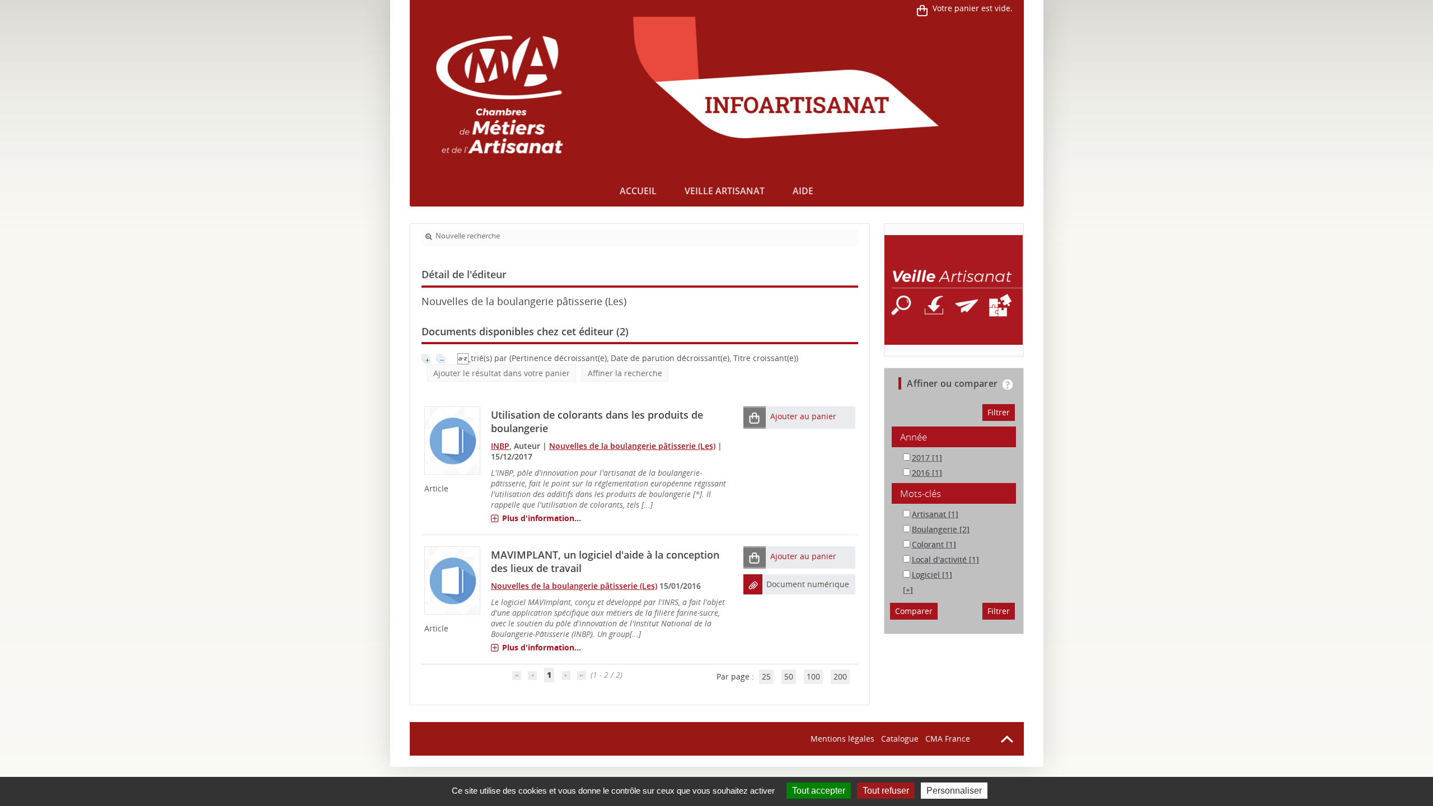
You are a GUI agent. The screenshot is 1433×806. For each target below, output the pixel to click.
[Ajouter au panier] (754, 417)
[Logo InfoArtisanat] (953, 290)
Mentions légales (842, 738)
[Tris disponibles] (464, 358)
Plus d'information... (541, 518)
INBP (500, 446)
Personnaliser (954, 790)
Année (913, 436)
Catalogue (900, 738)
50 (788, 676)
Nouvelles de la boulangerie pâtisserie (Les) (632, 446)
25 (766, 676)
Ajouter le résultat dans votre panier (501, 373)
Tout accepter (818, 790)
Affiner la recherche (625, 373)
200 (840, 676)
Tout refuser (886, 790)
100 (813, 676)
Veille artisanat (725, 191)
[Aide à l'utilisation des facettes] (1008, 384)
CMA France (947, 738)
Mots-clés (920, 493)
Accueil (638, 191)
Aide (803, 191)
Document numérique (807, 584)
